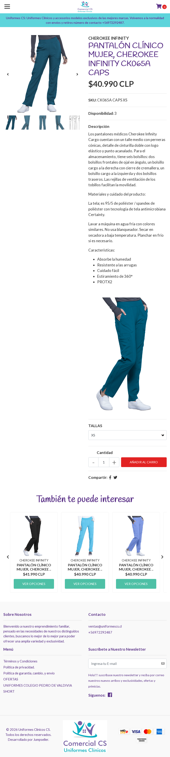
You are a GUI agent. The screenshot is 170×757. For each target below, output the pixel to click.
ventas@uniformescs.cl (105, 626)
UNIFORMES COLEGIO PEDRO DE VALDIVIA (37, 685)
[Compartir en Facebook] (110, 477)
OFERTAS (10, 679)
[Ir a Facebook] (110, 695)
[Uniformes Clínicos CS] (85, 6)
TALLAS (95, 425)
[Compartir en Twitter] (115, 477)
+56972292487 (100, 632)
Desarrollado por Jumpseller (28, 739)
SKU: (92, 100)
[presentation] (7, 74)
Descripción (98, 126)
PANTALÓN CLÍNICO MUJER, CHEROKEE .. (34, 567)
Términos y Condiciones (20, 661)
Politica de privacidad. (19, 667)
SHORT (9, 691)
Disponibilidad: (101, 113)
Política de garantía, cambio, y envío (29, 673)
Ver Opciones (33, 584)
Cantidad (105, 452)
